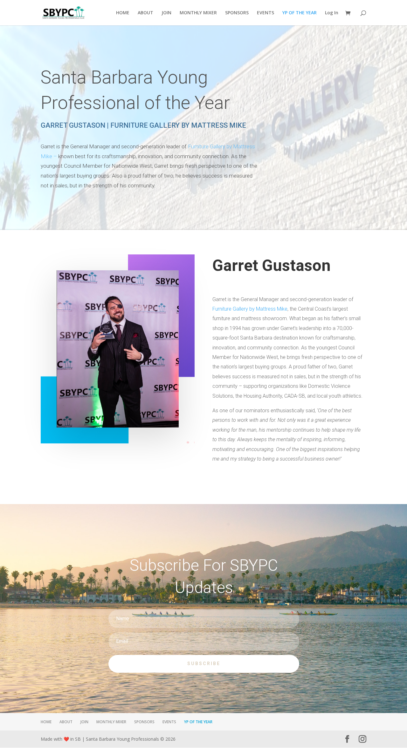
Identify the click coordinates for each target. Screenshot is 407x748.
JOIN (166, 13)
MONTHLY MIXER (198, 13)
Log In (331, 13)
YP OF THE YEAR (299, 13)
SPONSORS (237, 13)
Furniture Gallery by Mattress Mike (249, 309)
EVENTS (265, 13)
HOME (122, 13)
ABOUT (145, 13)
